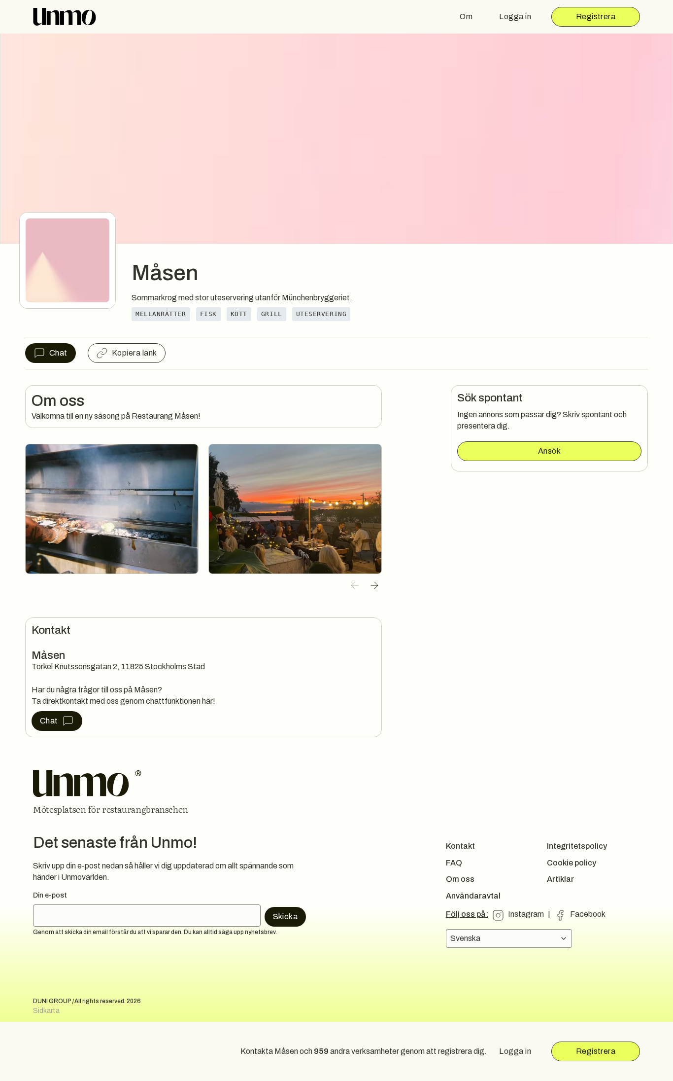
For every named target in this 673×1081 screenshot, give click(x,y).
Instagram (526, 914)
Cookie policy (571, 863)
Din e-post (50, 895)
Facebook (588, 914)
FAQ (454, 863)
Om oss (460, 879)
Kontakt (460, 846)
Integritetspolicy (577, 846)
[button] (354, 585)
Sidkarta (46, 1010)
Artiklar (560, 879)
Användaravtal (473, 896)
